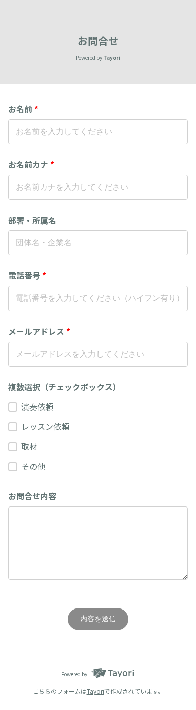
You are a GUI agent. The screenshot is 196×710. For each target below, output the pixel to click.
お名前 (23, 109)
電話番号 (27, 275)
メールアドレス (39, 331)
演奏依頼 (37, 406)
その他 (33, 466)
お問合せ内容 (32, 496)
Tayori (95, 691)
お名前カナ (31, 164)
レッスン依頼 (45, 426)
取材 (29, 446)
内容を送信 (98, 619)
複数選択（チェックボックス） (64, 387)
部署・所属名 (32, 220)
